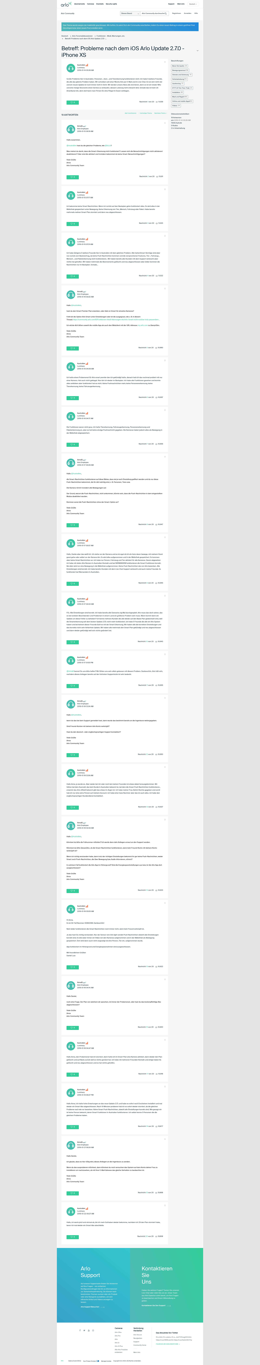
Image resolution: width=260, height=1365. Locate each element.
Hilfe (196, 13)
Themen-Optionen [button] (197, 51)
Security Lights (111, 4)
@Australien (71, 146)
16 (147, 1027)
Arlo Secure (137, 1335)
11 (147, 685)
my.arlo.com (143, 325)
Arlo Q (117, 1343)
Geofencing (176, 83)
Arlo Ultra (118, 1332)
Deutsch (64, 36)
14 (147, 890)
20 (147, 1236)
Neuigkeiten (137, 1338)
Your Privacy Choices (89, 1361)
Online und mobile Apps (181, 101)
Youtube (88, 1330)
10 (147, 641)
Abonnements (79, 4)
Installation (176, 92)
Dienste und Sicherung (180, 75)
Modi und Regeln (178, 97)
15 (147, 966)
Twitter (84, 1330)
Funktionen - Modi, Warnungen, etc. (111, 36)
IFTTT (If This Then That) (180, 88)
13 (147, 807)
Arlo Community (67, 13)
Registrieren (176, 13)
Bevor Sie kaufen (178, 66)
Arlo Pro (117, 1336)
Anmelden (187, 13)
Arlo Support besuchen (90, 1307)
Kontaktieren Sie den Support (153, 1305)
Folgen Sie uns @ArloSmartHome (167, 1344)
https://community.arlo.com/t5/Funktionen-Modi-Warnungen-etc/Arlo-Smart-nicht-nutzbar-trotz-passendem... (116, 320)
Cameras (90, 4)
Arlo (116, 1339)
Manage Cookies (106, 1361)
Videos (174, 105)
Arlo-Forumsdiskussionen (82, 36)
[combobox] (154, 13)
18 (147, 1126)
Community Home (139, 1345)
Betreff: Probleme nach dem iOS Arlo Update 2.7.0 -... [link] (86, 39)
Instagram (93, 1330)
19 (147, 1193)
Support (171, 4)
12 (147, 754)
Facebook (80, 1330)
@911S (108, 146)
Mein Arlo (180, 4)
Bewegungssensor (179, 70)
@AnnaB (70, 671)
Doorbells (99, 4)
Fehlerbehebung (178, 79)
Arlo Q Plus (119, 1346)
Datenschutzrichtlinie (74, 1361)
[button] (165, 62)
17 (147, 1074)
